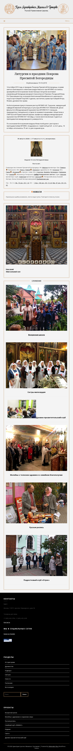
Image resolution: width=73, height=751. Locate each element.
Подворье (8, 671)
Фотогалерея (9, 687)
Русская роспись (10, 721)
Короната (36, 170)
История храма (10, 662)
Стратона (39, 172)
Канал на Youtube (9, 634)
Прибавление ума (42, 179)
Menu (67, 21)
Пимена (62, 167)
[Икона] (36, 156)
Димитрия (22, 177)
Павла (8, 172)
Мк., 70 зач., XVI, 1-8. (22, 183)
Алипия (11, 174)
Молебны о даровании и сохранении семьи (19, 717)
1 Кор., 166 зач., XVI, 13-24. (43, 183)
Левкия (27, 170)
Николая (63, 174)
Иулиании (16, 172)
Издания (7, 729)
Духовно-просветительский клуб (15, 738)
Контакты (7, 622)
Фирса (22, 170)
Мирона (45, 167)
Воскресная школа (11, 713)
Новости (37, 192)
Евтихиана (54, 172)
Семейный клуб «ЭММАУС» (13, 725)
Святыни (8, 675)
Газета (7, 733)
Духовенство (9, 666)
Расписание (8, 683)
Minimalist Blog (53, 746)
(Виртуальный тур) (13, 272)
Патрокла (55, 170)
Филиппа (47, 172)
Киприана (62, 172)
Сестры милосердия (36, 392)
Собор (36, 174)
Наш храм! (10, 269)
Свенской (38, 177)
